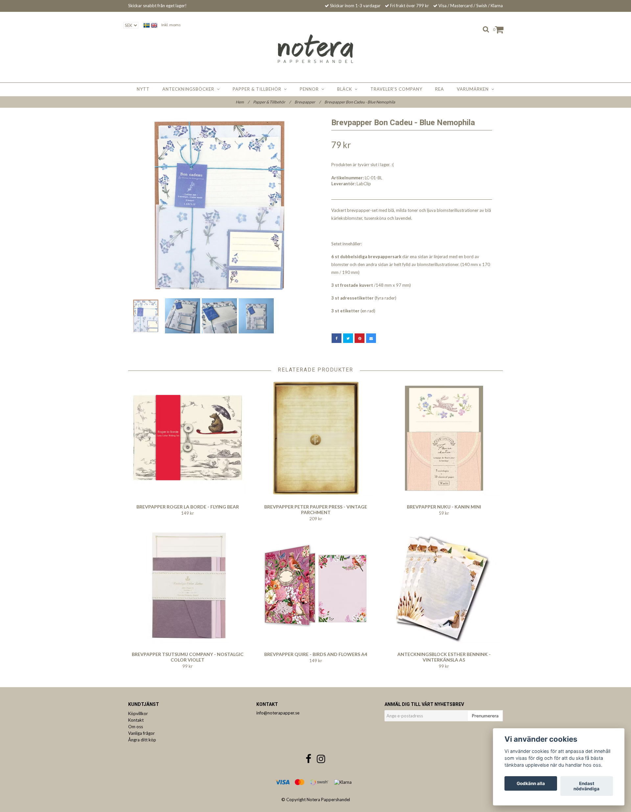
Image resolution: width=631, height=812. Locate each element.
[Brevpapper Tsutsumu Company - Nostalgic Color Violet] (187, 585)
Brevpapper (307, 102)
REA (439, 89)
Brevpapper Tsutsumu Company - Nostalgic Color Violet (188, 657)
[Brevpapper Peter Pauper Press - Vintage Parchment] (315, 438)
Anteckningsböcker (189, 89)
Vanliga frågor (141, 733)
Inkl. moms (171, 24)
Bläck (346, 89)
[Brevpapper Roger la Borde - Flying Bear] (187, 438)
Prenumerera (485, 715)
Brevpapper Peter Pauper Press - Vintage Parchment (315, 509)
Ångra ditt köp (142, 739)
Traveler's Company (396, 89)
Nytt (143, 89)
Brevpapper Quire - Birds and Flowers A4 (315, 654)
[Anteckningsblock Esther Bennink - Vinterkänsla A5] (444, 585)
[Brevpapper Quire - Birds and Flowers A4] (315, 585)
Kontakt (136, 720)
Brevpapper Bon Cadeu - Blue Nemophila (360, 102)
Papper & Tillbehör (258, 89)
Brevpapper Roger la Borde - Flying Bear (187, 506)
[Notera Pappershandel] (316, 48)
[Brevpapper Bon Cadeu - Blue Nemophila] (219, 205)
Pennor (310, 89)
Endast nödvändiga (586, 786)
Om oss (135, 726)
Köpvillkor (138, 713)
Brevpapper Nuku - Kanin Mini (444, 506)
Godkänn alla (531, 783)
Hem (242, 102)
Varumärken (474, 89)
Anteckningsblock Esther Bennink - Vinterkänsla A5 (444, 657)
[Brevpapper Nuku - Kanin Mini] (444, 438)
